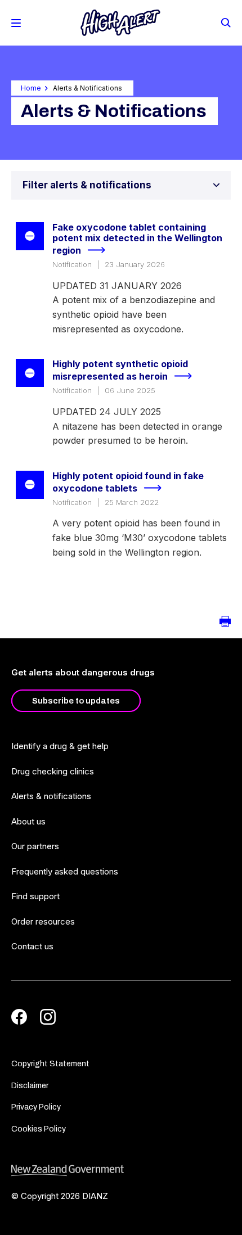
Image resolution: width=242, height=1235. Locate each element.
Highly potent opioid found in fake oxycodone (128, 482)
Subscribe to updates (76, 700)
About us (28, 821)
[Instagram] (48, 1017)
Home (31, 88)
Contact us (32, 946)
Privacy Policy (36, 1107)
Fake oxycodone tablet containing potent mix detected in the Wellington (137, 239)
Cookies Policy (38, 1129)
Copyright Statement (50, 1064)
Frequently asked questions (64, 871)
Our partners (35, 846)
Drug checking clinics (52, 771)
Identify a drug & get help (60, 746)
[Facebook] (19, 1017)
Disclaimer (29, 1085)
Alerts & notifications (51, 796)
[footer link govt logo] (121, 1171)
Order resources (43, 921)
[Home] (120, 23)
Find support (35, 896)
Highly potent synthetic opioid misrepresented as (120, 370)
